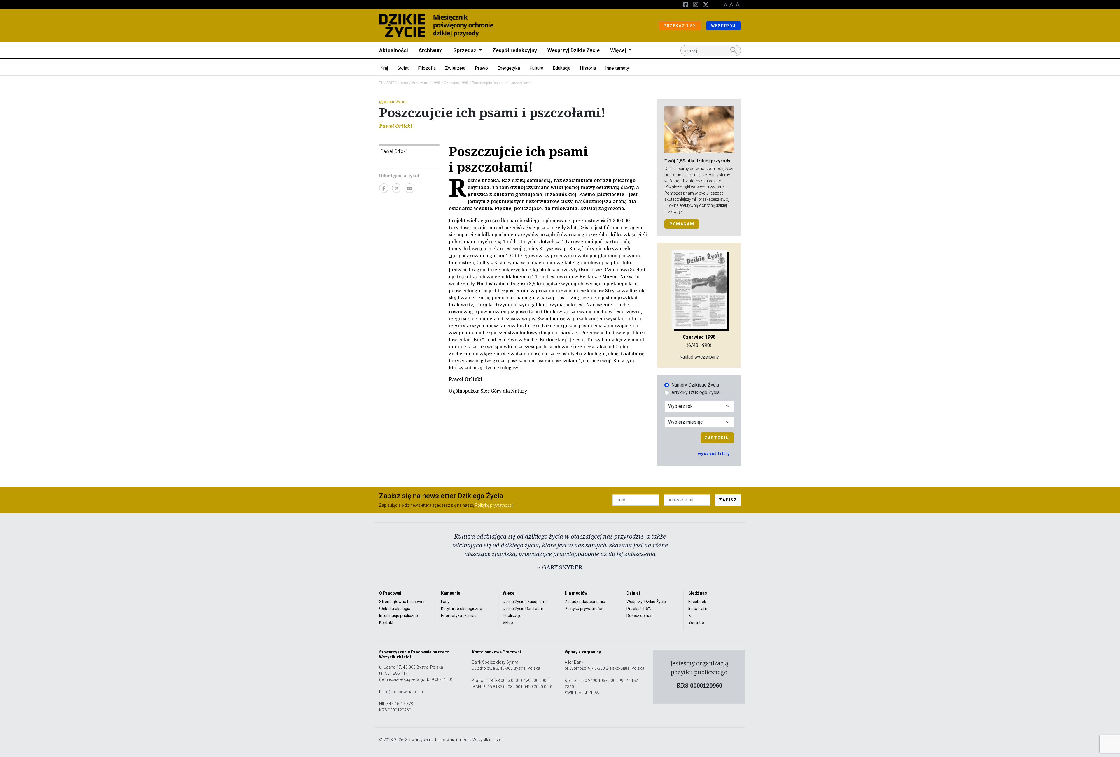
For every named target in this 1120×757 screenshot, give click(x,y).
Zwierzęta (455, 68)
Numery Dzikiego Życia (695, 385)
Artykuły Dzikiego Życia (695, 392)
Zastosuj (717, 438)
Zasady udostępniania (585, 601)
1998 (436, 83)
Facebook (697, 601)
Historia (588, 68)
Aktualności (393, 50)
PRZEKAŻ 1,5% (680, 25)
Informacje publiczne (398, 615)
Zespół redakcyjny (514, 50)
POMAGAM (681, 224)
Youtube (696, 622)
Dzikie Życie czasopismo (525, 601)
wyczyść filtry (714, 453)
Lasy (445, 601)
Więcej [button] (618, 50)
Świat (403, 68)
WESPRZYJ (723, 25)
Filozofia (427, 68)
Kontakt (386, 622)
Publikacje (512, 615)
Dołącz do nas (639, 615)
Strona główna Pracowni (401, 601)
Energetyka (508, 68)
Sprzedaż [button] (465, 50)
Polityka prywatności (584, 608)
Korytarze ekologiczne (461, 608)
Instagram (697, 608)
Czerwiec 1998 (456, 83)
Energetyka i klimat (458, 615)
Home (403, 83)
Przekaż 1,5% (638, 608)
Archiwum (431, 50)
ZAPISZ (728, 500)
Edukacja (561, 68)
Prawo (481, 68)
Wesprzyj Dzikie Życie (573, 50)
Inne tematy (617, 68)
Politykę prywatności (494, 505)
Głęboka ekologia (394, 608)
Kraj (384, 68)
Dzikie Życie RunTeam (523, 608)
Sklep (508, 622)
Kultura (536, 68)
